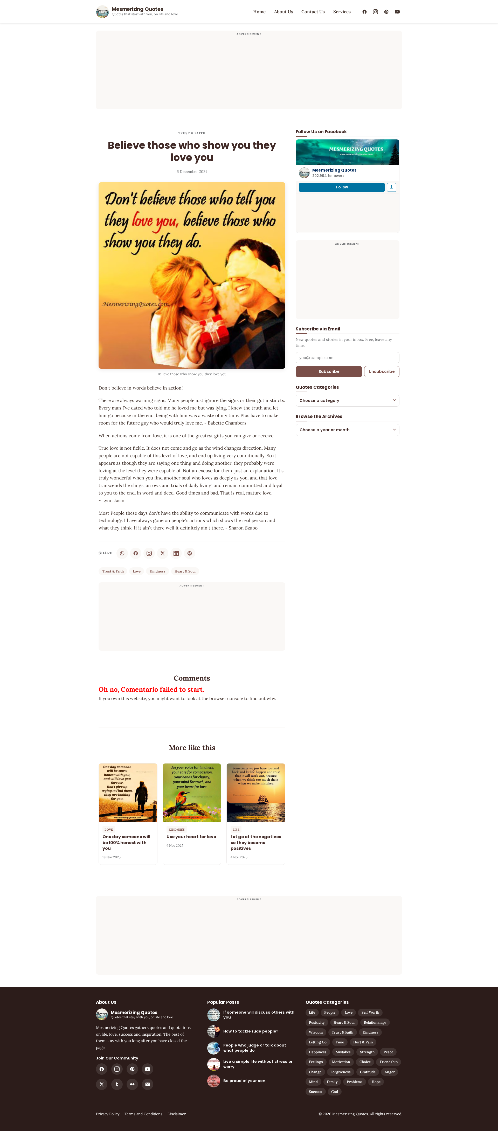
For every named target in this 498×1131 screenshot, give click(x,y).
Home (259, 12)
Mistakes (343, 1052)
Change (315, 1072)
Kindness (157, 571)
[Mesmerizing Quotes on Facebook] (364, 12)
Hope (376, 1081)
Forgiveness (340, 1072)
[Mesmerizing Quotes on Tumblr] (117, 1084)
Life (312, 1012)
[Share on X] (162, 553)
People (329, 1012)
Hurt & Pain (363, 1042)
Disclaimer (177, 1114)
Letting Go (318, 1042)
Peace (388, 1052)
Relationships (375, 1022)
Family (332, 1081)
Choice (365, 1061)
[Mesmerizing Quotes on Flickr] (132, 1084)
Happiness (318, 1052)
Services (342, 12)
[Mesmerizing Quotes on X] (101, 1084)
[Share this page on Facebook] (391, 187)
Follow (342, 187)
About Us (283, 12)
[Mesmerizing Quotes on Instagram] (375, 12)
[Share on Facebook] (135, 553)
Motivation (341, 1061)
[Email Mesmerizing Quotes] (147, 1084)
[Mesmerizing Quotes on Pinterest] (386, 12)
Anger (390, 1072)
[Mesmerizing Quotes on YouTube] (397, 12)
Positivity (316, 1022)
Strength (367, 1052)
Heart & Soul (185, 571)
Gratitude (368, 1072)
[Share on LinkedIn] (176, 553)
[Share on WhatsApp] (122, 553)
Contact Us (313, 12)
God (334, 1091)
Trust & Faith (192, 133)
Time (340, 1042)
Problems (355, 1081)
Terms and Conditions (143, 1114)
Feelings (316, 1061)
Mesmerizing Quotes (334, 169)
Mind (313, 1081)
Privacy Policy (107, 1114)
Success (315, 1091)
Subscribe (329, 371)
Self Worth (370, 1012)
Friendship (389, 1061)
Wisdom (316, 1032)
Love (137, 571)
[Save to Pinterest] (189, 553)
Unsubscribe (382, 371)
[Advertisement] (249, 73)
